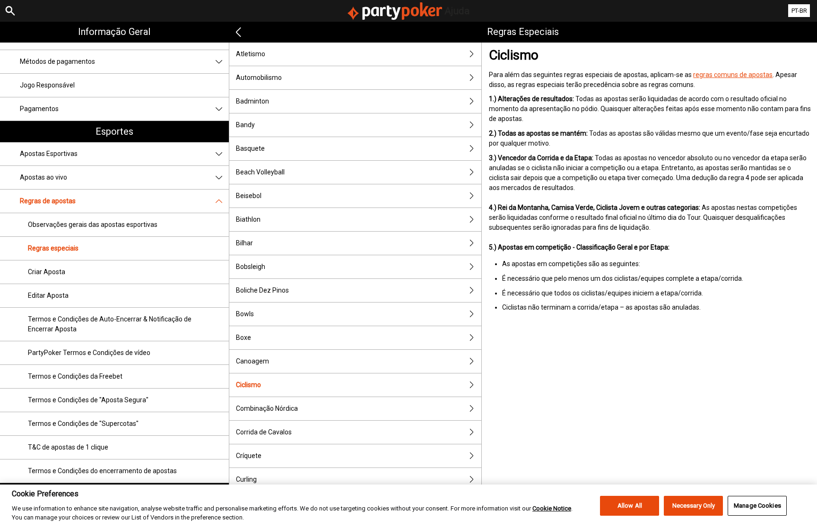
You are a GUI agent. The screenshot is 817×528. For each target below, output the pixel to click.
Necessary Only (693, 505)
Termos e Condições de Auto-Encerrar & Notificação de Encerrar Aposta (109, 324)
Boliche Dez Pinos (262, 290)
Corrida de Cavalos (264, 432)
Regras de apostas (48, 201)
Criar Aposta (46, 272)
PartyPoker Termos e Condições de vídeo (89, 352)
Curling (246, 479)
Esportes (114, 131)
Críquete (248, 455)
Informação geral (114, 31)
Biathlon (248, 219)
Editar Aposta (48, 295)
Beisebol (248, 195)
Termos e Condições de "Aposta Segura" (88, 400)
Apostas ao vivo (43, 177)
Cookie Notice (551, 507)
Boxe (243, 337)
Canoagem (252, 361)
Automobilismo (259, 77)
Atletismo (250, 54)
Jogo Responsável (47, 85)
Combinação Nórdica (267, 408)
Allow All (629, 505)
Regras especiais (53, 248)
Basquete (250, 148)
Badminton (252, 101)
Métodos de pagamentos (57, 61)
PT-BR (799, 10)
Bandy (245, 125)
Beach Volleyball (260, 172)
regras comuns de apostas (733, 74)
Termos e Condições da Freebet (75, 376)
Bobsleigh (250, 266)
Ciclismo (248, 385)
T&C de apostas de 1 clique (68, 447)
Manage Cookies (757, 505)
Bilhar (244, 243)
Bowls (245, 314)
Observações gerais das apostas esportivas (92, 224)
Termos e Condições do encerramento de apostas (102, 471)
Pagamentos (39, 109)
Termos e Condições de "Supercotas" (83, 423)
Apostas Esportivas (49, 153)
